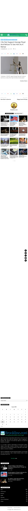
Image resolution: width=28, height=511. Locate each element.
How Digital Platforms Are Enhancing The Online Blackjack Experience (13, 135)
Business (2, 493)
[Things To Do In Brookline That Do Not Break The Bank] (23, 152)
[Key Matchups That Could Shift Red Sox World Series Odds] (23, 130)
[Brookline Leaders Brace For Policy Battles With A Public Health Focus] (5, 141)
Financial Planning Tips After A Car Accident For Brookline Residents (5, 134)
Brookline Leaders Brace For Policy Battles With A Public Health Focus (5, 145)
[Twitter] (26, 253)
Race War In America (6, 99)
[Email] (26, 258)
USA (16, 39)
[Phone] (26, 260)
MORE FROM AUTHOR (18, 113)
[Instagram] (26, 255)
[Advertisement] (14, 2)
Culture (2, 501)
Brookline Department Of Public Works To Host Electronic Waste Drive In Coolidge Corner (14, 156)
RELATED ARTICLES (9, 113)
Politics (13, 39)
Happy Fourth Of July (22, 99)
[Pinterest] (8, 53)
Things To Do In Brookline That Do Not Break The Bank (23, 156)
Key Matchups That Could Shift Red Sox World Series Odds (22, 134)
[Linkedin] (14, 53)
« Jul (1, 426)
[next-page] (14, 160)
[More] (23, 53)
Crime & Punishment (10, 37)
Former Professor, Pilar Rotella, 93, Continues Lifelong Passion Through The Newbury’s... (17, 467)
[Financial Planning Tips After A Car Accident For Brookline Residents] (5, 130)
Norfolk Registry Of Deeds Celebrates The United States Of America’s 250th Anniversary (13, 124)
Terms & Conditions (17, 507)
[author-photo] (14, 105)
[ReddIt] (20, 53)
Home (1, 37)
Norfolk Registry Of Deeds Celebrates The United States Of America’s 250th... (17, 473)
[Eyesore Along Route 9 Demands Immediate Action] (14, 141)
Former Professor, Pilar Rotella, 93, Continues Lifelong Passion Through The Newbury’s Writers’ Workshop (5, 124)
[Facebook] (2, 53)
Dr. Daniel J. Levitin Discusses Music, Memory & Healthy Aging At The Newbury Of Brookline (23, 124)
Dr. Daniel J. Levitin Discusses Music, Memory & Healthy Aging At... (16, 479)
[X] (5, 53)
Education (2, 497)
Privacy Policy (10, 507)
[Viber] (17, 53)
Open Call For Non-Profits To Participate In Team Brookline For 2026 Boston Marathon (23, 146)
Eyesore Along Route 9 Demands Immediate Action (13, 145)
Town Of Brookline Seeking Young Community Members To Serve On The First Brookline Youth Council (5, 157)
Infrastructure (3, 491)
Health (2, 495)
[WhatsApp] (11, 53)
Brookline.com (4, 48)
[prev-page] (13, 160)
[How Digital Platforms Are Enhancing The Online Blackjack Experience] (14, 130)
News (4, 37)
